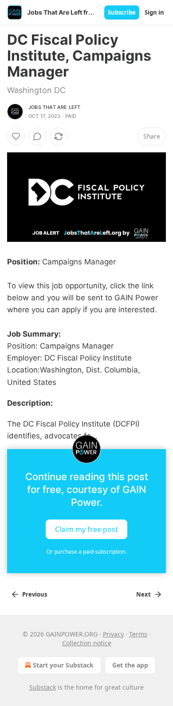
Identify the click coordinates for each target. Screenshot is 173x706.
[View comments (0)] (37, 136)
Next (143, 594)
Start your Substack (63, 665)
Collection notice (86, 643)
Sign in (154, 12)
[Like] (16, 136)
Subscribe (122, 12)
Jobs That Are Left (54, 107)
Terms (138, 634)
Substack (42, 687)
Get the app (130, 665)
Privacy (113, 634)
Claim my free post (86, 529)
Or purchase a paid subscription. (86, 551)
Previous (34, 594)
